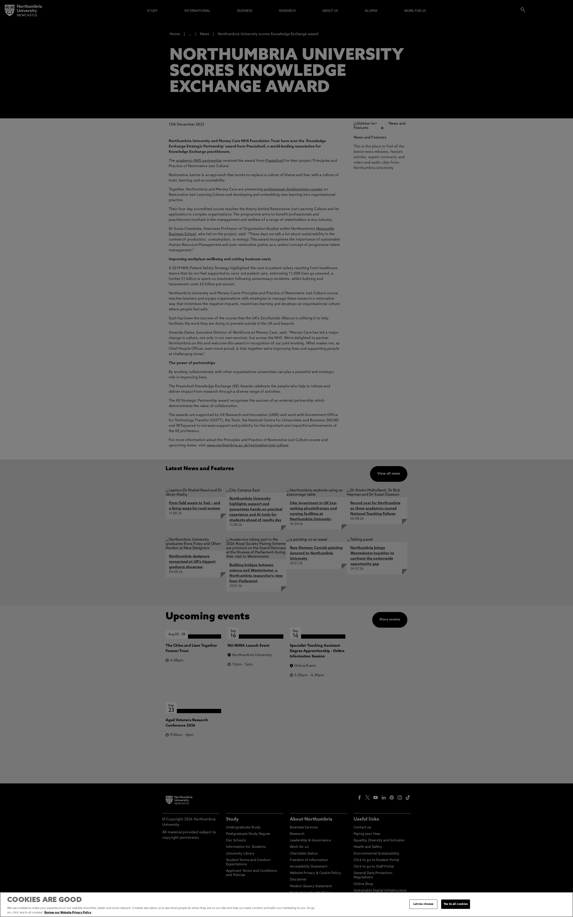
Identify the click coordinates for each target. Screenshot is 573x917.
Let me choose (423, 904)
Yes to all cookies (456, 904)
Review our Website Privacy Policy (67, 912)
